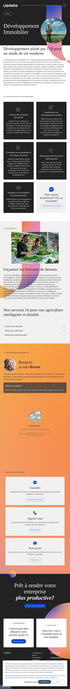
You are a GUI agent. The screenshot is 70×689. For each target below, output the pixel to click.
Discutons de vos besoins (51, 206)
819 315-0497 (35, 530)
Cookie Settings (5, 687)
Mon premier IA (18, 641)
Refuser (58, 682)
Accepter (44, 682)
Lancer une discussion (35, 499)
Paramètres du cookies (30, 682)
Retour (8, 14)
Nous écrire (35, 560)
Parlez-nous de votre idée (35, 606)
